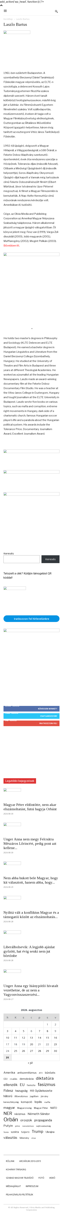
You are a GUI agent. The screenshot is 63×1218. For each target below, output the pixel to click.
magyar (9, 1107)
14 (39, 1037)
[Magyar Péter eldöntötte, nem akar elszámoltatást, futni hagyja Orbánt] (31, 794)
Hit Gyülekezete (41, 1090)
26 (23, 1051)
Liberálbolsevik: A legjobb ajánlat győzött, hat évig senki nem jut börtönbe (29, 951)
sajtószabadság (43, 1126)
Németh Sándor (39, 1114)
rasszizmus (28, 1126)
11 (15, 1037)
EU (22, 1085)
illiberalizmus (21, 1096)
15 (47, 1037)
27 (31, 1051)
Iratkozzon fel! (48, 723)
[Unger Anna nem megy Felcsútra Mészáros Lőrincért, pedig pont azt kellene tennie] (31, 829)
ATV (41, 1073)
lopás (38, 1102)
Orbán (11, 1119)
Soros (6, 1132)
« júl (30, 1062)
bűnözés (50, 1072)
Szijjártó (25, 1132)
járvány (44, 1096)
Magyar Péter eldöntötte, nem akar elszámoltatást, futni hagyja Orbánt (30, 807)
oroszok (26, 1120)
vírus (33, 1138)
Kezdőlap (8, 19)
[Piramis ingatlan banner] (31, 452)
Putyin (8, 1125)
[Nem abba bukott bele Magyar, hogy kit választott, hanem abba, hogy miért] (31, 867)
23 (55, 1044)
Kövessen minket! (47, 708)
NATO (53, 1107)
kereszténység (11, 1102)
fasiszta (31, 1085)
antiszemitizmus (27, 1072)
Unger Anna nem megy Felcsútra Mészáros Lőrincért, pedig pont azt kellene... (30, 843)
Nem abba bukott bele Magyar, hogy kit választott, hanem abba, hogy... (31, 880)
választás (10, 1137)
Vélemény (24, 1138)
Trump (37, 1131)
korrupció (26, 1102)
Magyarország (24, 1108)
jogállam (34, 1096)
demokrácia (27, 1078)
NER (8, 1113)
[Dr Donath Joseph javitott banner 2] (31, 494)
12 (23, 1037)
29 (47, 1051)
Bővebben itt (11, 245)
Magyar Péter (41, 1108)
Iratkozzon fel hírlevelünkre (31, 618)
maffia (47, 1102)
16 (55, 1037)
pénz (17, 1126)
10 (7, 1037)
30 (55, 1051)
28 (39, 1051)
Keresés (9, 553)
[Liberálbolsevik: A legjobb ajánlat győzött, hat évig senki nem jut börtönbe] (31, 936)
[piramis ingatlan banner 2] (31, 255)
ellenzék (11, 1084)
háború (8, 1096)
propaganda (43, 1120)
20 (31, 1044)
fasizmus (46, 1084)
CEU (6, 1079)
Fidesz (8, 1090)
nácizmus (19, 1114)
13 (31, 1037)
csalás (13, 1078)
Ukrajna (50, 1132)
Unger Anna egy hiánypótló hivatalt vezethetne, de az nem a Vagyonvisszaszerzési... (31, 990)
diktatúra (45, 1078)
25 (15, 1051)
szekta (15, 1131)
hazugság (21, 1090)
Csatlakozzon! (48, 716)
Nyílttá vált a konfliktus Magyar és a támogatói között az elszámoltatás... (31, 914)
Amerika (9, 1072)
